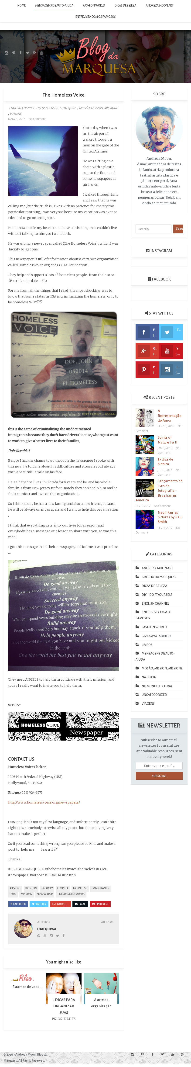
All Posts (107, 922)
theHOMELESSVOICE (71, 894)
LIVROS (147, 645)
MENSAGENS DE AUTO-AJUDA (54, 5)
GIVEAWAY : (150, 636)
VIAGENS (16, 113)
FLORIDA (62, 888)
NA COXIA (149, 677)
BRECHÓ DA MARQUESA (159, 577)
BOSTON (31, 888)
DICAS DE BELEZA (125, 5)
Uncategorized (154, 694)
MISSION (26, 894)
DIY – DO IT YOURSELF (157, 594)
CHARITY (47, 888)
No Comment (37, 119)
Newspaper (45, 894)
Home (21, 5)
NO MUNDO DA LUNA (157, 686)
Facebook (161, 279)
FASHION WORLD (94, 5)
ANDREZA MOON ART (160, 5)
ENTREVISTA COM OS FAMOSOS (95, 16)
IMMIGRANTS (100, 888)
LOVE (13, 894)
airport (15, 888)
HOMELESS (80, 888)
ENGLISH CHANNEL (22, 108)
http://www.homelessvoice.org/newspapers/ (44, 802)
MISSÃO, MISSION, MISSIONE (98, 108)
